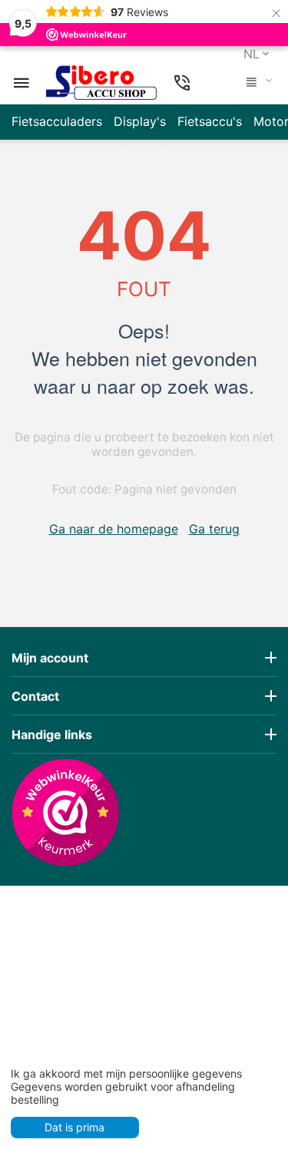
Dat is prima (74, 1127)
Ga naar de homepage (113, 529)
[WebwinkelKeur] (65, 812)
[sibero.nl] (101, 82)
